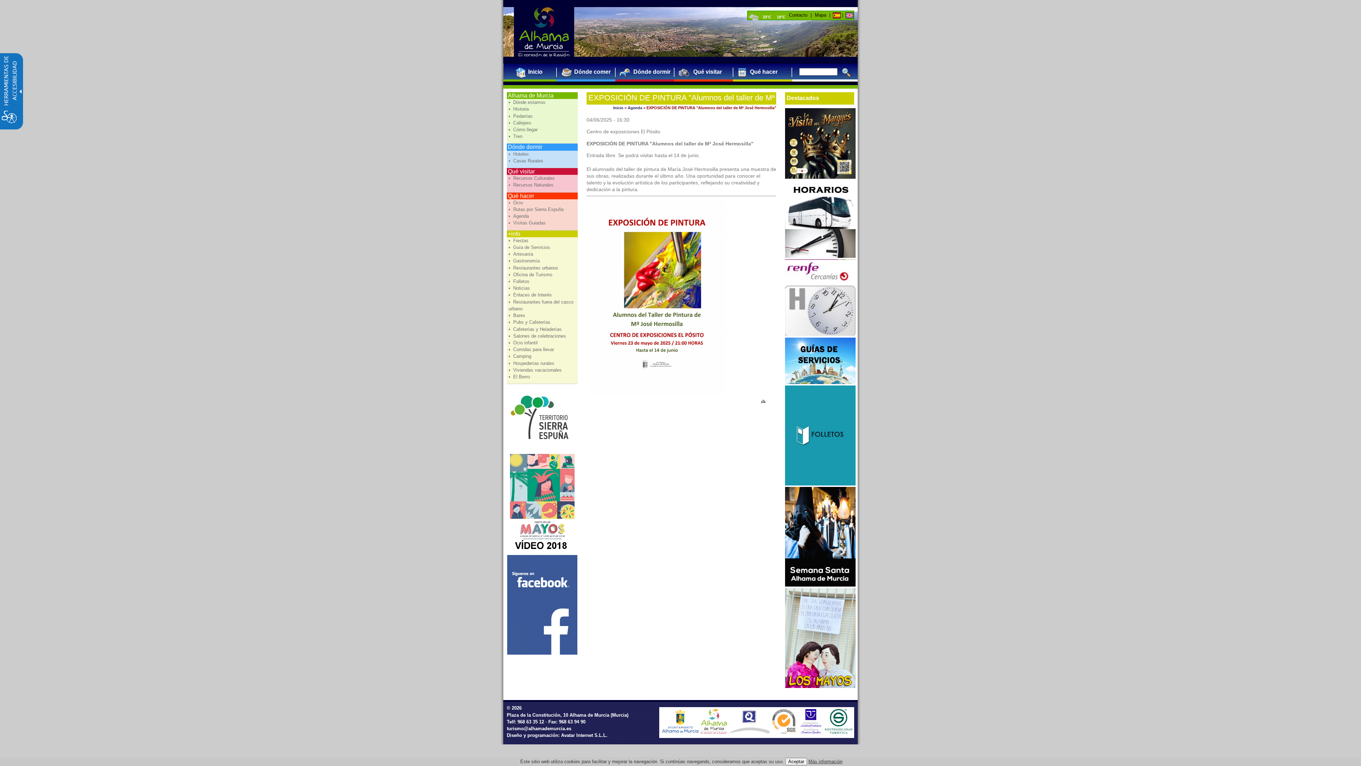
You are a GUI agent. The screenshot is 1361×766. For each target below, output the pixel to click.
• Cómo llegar (524, 129)
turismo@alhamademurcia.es (539, 728)
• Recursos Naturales (532, 185)
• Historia (519, 109)
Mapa (820, 15)
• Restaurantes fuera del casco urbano (541, 305)
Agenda (635, 108)
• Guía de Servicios (530, 247)
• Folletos (520, 281)
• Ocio (516, 202)
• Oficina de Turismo (531, 274)
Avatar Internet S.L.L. (584, 735)
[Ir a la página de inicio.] (544, 32)
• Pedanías (521, 116)
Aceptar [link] (796, 761)
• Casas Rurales (527, 160)
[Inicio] (836, 15)
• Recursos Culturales (532, 178)
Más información (825, 761)
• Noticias (520, 288)
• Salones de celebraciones (538, 336)
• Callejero (520, 123)
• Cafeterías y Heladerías (536, 329)
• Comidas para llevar (532, 349)
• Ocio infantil (524, 342)
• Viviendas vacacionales (536, 370)
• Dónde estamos (528, 102)
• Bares (518, 315)
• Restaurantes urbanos (534, 268)
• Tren (516, 136)
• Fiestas (519, 240)
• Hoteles (519, 154)
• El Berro (520, 376)
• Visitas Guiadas (528, 223)
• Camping (521, 356)
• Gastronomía (525, 260)
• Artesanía (521, 254)
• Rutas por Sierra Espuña (537, 209)
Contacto (798, 15)
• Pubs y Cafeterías (530, 322)
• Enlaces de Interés (531, 295)
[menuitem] (532, 72)
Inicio (618, 108)
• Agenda (519, 216)
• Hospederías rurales (532, 363)
